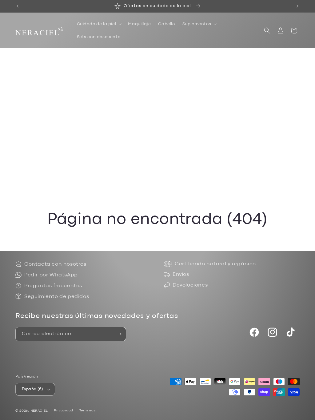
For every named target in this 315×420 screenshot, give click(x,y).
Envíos (181, 274)
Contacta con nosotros (55, 264)
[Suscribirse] (119, 334)
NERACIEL (39, 410)
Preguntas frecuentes (53, 285)
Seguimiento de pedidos (56, 296)
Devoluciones (190, 285)
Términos (87, 410)
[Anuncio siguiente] (297, 6)
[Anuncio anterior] (17, 6)
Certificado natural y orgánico (215, 264)
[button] (99, 24)
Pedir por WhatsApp (51, 275)
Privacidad (63, 410)
